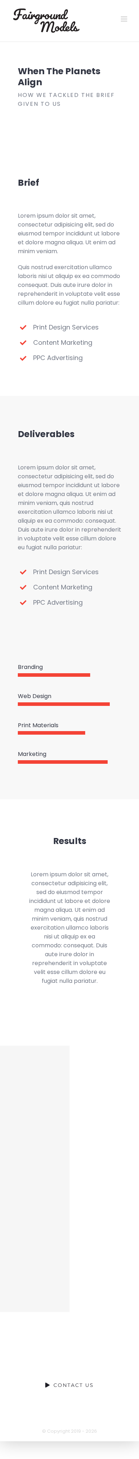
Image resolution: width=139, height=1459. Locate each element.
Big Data (35, 1232)
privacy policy (36, 1416)
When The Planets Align (35, 1072)
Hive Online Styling (35, 1285)
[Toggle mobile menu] (124, 19)
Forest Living (35, 1179)
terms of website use (92, 1416)
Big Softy (35, 1125)
